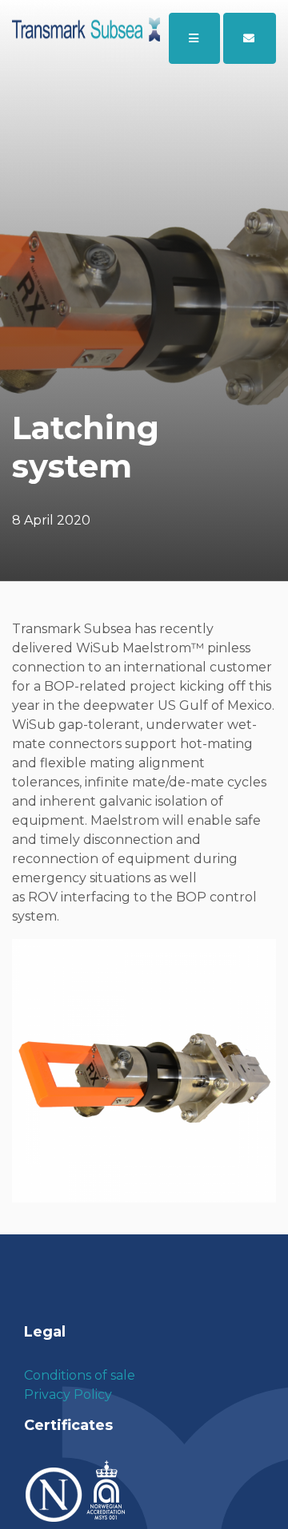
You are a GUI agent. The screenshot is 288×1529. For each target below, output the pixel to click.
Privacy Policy (68, 1394)
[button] (249, 38)
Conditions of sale (79, 1375)
